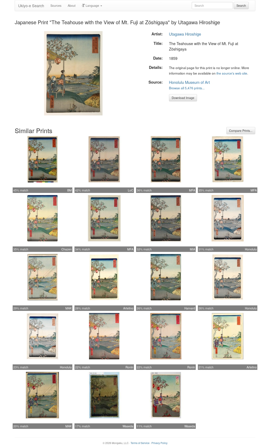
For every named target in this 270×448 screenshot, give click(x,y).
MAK (68, 308)
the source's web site (231, 73)
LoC (130, 190)
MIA (192, 249)
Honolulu (251, 249)
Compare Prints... (240, 130)
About (72, 5)
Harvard (189, 308)
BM (69, 190)
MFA (192, 190)
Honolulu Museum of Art (189, 82)
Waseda (128, 426)
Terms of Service (140, 443)
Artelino (128, 308)
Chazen (66, 249)
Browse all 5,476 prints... (187, 88)
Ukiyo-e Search (31, 5)
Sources (55, 5)
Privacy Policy (159, 443)
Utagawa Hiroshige (185, 34)
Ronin (129, 367)
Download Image (183, 98)
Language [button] (92, 5)
